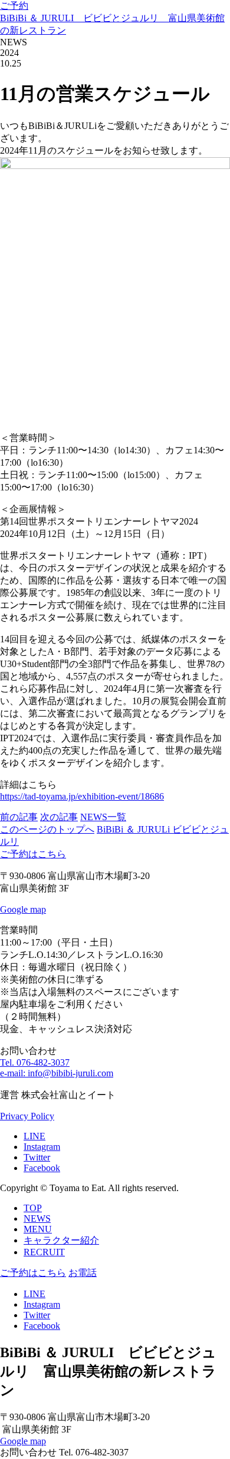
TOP (33, 1208)
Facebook (42, 1168)
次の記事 (59, 817)
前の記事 (19, 817)
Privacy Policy (27, 1116)
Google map (23, 909)
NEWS (37, 1218)
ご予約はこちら (33, 854)
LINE (34, 1136)
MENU (38, 1229)
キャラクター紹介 (61, 1240)
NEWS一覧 (103, 817)
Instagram (42, 1147)
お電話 (82, 1273)
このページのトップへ (47, 829)
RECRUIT (44, 1252)
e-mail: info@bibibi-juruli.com (56, 1073)
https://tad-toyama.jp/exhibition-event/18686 (82, 796)
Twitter (37, 1157)
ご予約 (14, 6)
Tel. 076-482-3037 (35, 1062)
